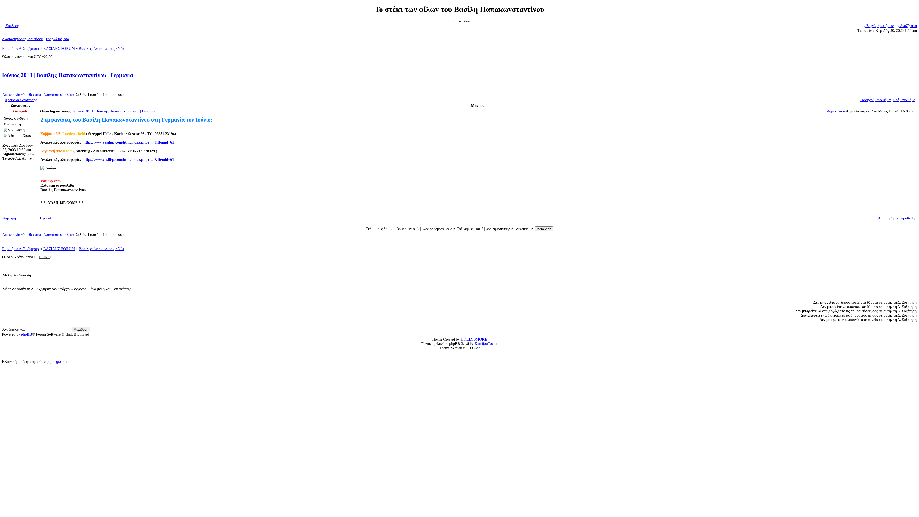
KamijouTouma (486, 344)
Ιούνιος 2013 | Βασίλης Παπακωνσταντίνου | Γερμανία (67, 75)
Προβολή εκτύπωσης (21, 100)
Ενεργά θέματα (57, 39)
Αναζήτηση (908, 26)
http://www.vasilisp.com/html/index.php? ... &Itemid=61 (129, 142)
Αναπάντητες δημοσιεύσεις (22, 39)
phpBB (26, 334)
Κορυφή (9, 218)
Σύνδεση (12, 26)
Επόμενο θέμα (904, 100)
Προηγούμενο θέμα (875, 100)
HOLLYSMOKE (474, 339)
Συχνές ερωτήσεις (879, 26)
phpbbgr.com (57, 362)
